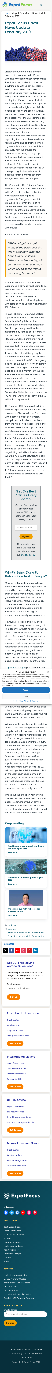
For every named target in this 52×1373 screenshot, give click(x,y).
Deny (26, 696)
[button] (48, 672)
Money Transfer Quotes (15, 1279)
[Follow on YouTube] (17, 950)
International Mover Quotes (17, 1282)
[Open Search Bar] (41, 5)
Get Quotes (15, 1043)
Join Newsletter (11, 1250)
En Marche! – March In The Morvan (26, 932)
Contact (8, 1257)
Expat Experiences (12, 1230)
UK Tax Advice (10, 1286)
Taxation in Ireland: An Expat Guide (26, 936)
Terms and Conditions (19, 1349)
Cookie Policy (18, 701)
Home (8, 13)
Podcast (7, 1238)
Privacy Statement (31, 701)
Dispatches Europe (15, 667)
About (6, 1261)
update (12, 929)
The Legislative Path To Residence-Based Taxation (24, 910)
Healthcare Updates (13, 1246)
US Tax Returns (11, 1290)
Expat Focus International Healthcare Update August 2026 (26, 847)
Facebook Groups (12, 1253)
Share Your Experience (14, 1234)
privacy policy (28, 554)
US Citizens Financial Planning (17, 1294)
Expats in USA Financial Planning (19, 1298)
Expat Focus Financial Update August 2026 (26, 878)
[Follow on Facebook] (11, 950)
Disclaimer (38, 1349)
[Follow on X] (5, 950)
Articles (12, 925)
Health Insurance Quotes (15, 1275)
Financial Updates (12, 1242)
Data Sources (26, 1357)
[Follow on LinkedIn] (35, 950)
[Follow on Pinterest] (29, 950)
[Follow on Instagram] (23, 950)
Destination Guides (12, 1227)
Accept (26, 690)
